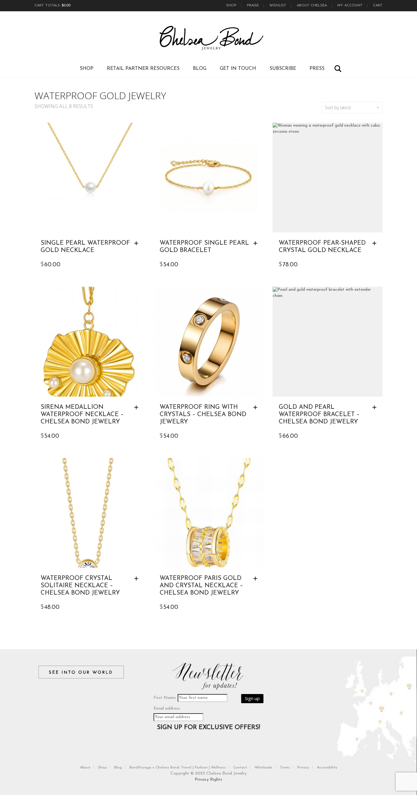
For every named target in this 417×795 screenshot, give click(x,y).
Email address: (167, 708)
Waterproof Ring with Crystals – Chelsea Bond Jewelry (203, 414)
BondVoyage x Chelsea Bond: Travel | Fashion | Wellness (177, 767)
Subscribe (283, 68)
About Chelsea (312, 5)
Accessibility (327, 767)
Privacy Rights (208, 779)
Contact (240, 767)
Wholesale (263, 767)
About (85, 767)
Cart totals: (52, 5)
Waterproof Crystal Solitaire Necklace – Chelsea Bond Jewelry (80, 585)
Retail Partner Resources (143, 68)
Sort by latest (338, 107)
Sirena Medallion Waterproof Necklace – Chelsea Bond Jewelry (82, 414)
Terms (285, 767)
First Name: (165, 698)
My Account (350, 5)
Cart (378, 5)
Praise (253, 5)
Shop (231, 5)
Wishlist (277, 5)
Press (317, 68)
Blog (199, 68)
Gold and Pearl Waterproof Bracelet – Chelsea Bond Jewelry (319, 414)
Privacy (303, 767)
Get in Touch (238, 68)
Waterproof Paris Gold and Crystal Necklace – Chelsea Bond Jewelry (201, 585)
